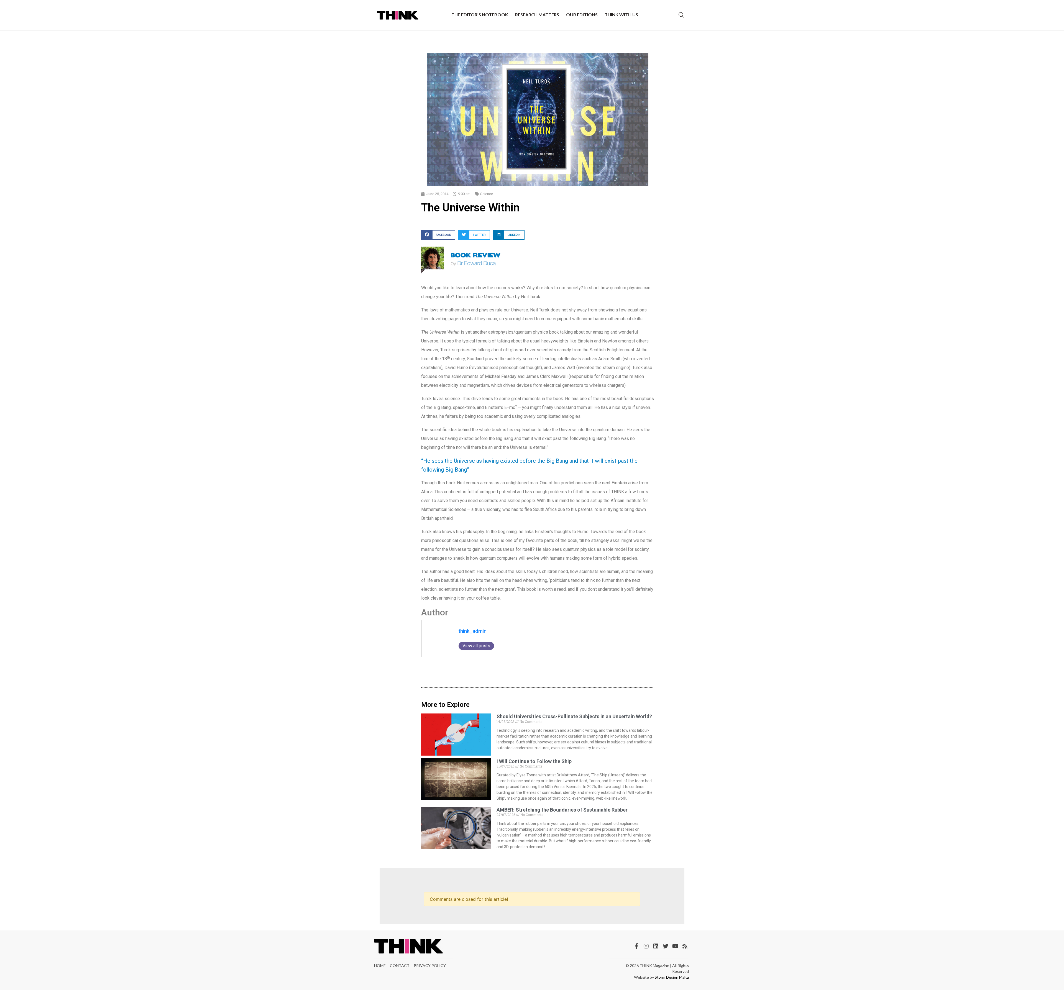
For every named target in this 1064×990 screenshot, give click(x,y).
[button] (438, 235)
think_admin (473, 631)
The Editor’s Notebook (479, 14)
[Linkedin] (656, 946)
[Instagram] (646, 946)
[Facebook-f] (636, 946)
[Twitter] (665, 946)
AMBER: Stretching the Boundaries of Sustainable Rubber (562, 810)
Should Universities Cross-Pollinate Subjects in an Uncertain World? (574, 716)
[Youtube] (675, 946)
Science (486, 194)
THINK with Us (621, 14)
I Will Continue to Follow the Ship (534, 761)
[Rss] (685, 946)
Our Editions (582, 14)
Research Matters (537, 14)
